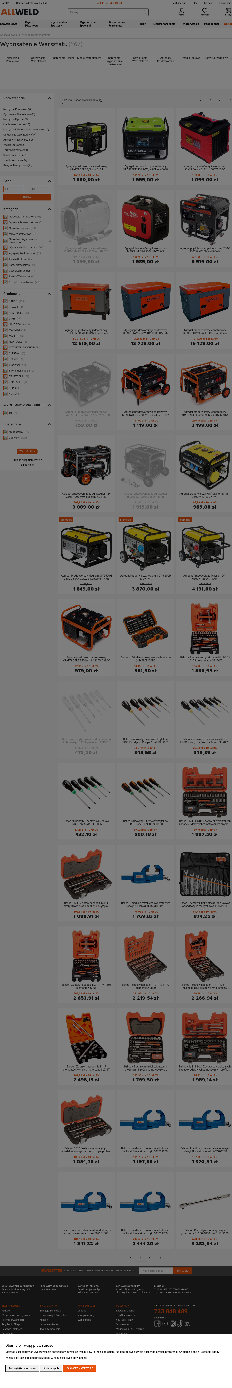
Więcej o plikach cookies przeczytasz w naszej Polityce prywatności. (46, 1357)
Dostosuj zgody (51, 1368)
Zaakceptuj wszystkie (80, 1368)
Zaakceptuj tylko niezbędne (22, 1368)
